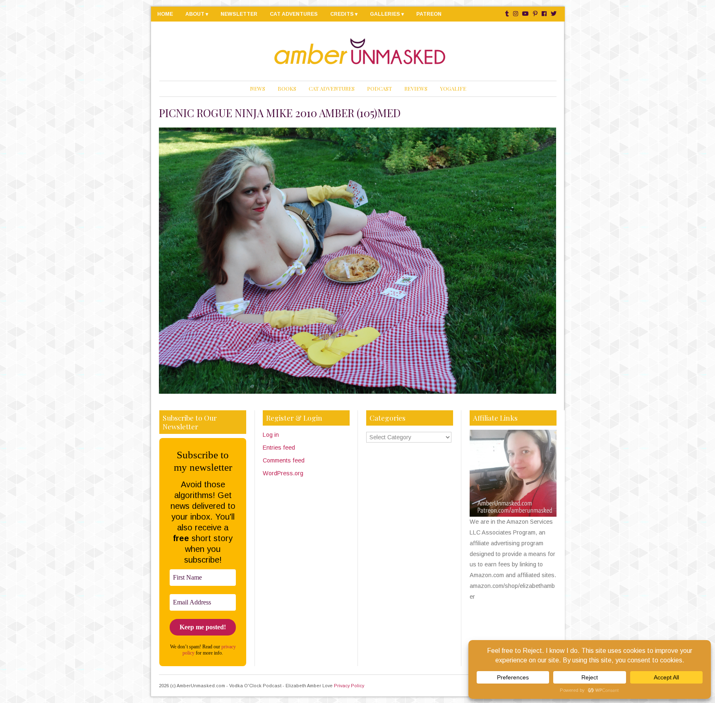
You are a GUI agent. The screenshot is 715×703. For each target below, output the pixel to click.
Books (287, 88)
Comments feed (284, 460)
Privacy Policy (349, 685)
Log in (271, 434)
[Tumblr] (507, 14)
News (257, 88)
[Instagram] (515, 14)
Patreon (428, 14)
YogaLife (453, 88)
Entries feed (279, 447)
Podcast (379, 88)
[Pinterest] (535, 14)
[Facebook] (544, 14)
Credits (342, 14)
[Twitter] (554, 14)
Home (165, 14)
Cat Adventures (294, 14)
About (194, 14)
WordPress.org (283, 473)
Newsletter (239, 14)
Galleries (385, 14)
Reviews (415, 88)
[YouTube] (525, 14)
